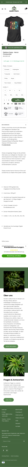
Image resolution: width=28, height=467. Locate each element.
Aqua (12, 78)
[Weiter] (25, 44)
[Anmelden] (24, 441)
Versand (18, 423)
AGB (17, 420)
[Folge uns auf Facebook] (3, 450)
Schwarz (6, 69)
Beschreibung (5, 124)
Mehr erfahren (11, 346)
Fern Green (7, 83)
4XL (17, 95)
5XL (22, 95)
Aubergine (16, 69)
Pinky (6, 78)
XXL (5, 95)
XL (19, 90)
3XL (11, 95)
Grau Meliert (17, 83)
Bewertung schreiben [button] (14, 256)
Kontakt (18, 426)
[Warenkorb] (25, 9)
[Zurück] (2, 44)
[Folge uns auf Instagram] (7, 450)
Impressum (19, 412)
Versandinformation (8, 246)
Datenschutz (19, 415)
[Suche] (5, 9)
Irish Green (17, 74)
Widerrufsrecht (20, 418)
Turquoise (7, 74)
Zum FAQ (8, 399)
